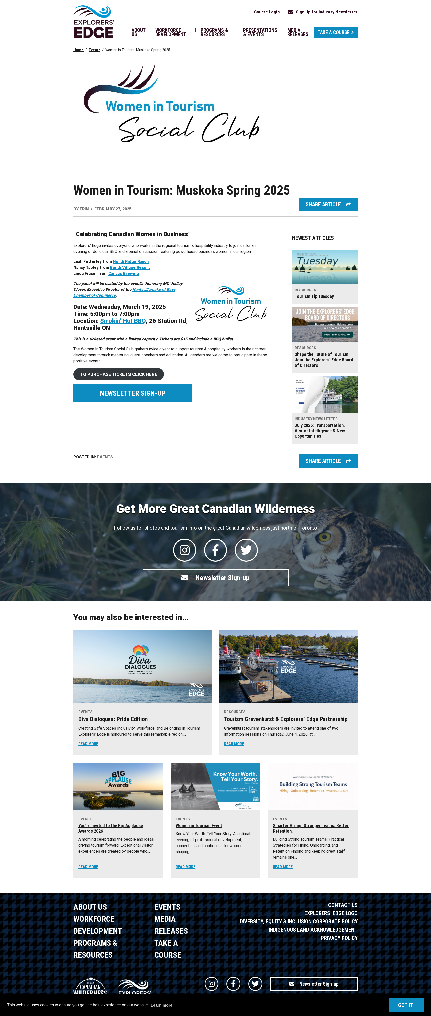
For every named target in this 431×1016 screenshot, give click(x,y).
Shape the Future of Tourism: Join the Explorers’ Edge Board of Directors (324, 360)
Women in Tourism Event (199, 825)
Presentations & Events (260, 32)
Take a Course (334, 32)
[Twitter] (246, 550)
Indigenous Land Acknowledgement (313, 930)
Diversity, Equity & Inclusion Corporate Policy (299, 921)
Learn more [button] (161, 1005)
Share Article (323, 204)
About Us (138, 32)
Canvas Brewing (123, 273)
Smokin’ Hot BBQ (123, 320)
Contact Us (343, 905)
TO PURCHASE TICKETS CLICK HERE (118, 374)
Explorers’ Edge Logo (331, 913)
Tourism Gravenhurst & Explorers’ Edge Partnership (286, 719)
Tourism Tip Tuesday (314, 296)
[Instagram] (184, 550)
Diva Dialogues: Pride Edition (113, 719)
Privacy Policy (339, 938)
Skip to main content (102, 11)
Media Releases (297, 32)
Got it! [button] (406, 1005)
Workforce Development (170, 32)
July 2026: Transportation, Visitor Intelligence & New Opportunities (320, 431)
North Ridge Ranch (131, 261)
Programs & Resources (214, 32)
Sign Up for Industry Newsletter (327, 12)
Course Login (267, 12)
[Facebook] (215, 550)
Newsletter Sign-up (132, 393)
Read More (88, 743)
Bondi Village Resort (130, 267)
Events (94, 50)
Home (78, 50)
